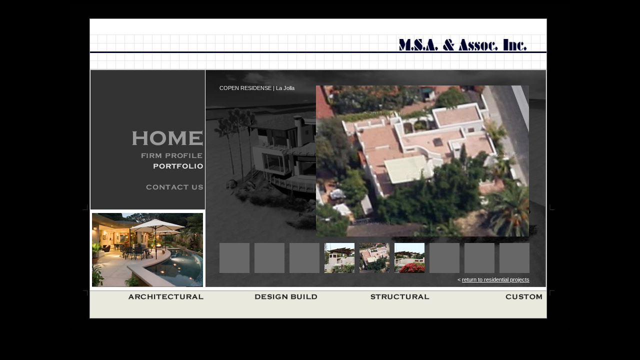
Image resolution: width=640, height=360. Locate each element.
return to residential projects (496, 279)
